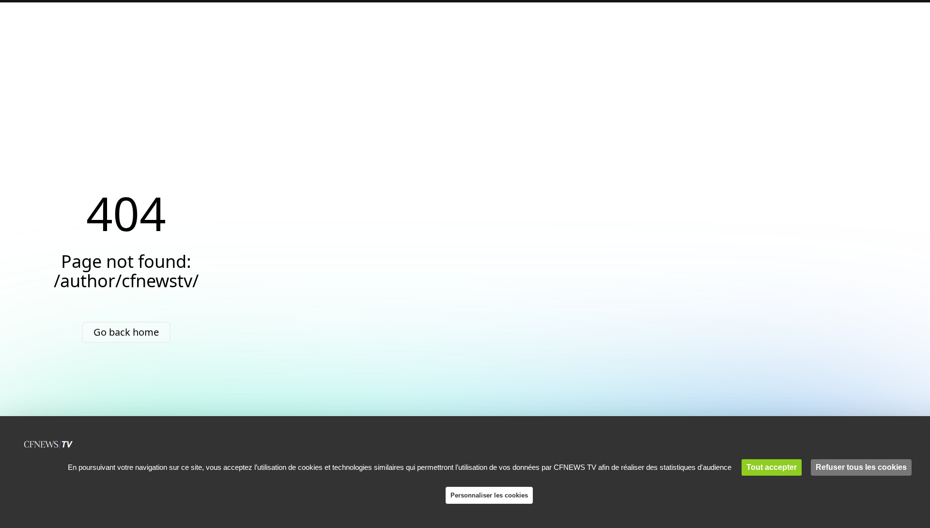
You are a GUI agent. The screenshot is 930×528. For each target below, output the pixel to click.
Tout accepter (771, 467)
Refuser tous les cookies (861, 467)
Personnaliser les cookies (489, 495)
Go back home (126, 332)
